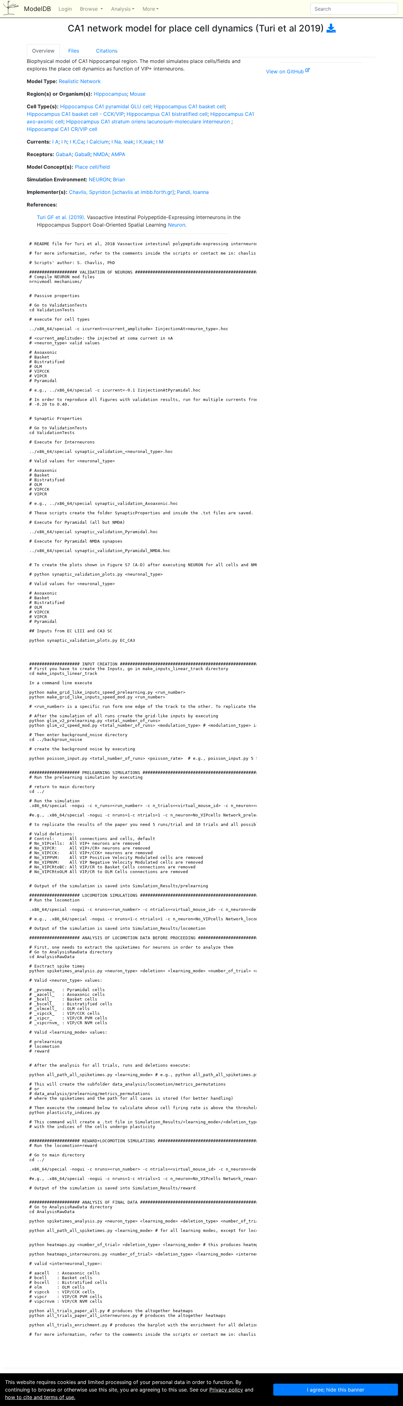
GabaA (64, 154)
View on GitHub (285, 71)
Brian (119, 179)
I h (64, 141)
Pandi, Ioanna (193, 192)
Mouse (137, 94)
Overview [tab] (43, 51)
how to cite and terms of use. (40, 1397)
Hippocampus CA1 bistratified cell (167, 114)
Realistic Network (80, 81)
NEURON (99, 179)
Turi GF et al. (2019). (61, 217)
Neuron (176, 225)
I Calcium (98, 141)
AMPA (118, 154)
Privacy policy (226, 1389)
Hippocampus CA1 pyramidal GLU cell (105, 106)
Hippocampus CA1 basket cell (189, 106)
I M (159, 141)
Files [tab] (73, 51)
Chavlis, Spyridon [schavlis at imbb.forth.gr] (121, 192)
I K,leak (144, 141)
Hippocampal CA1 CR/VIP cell (62, 129)
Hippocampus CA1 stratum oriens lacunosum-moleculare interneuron (148, 121)
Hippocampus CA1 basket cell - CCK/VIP (75, 114)
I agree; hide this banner (335, 1389)
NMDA (100, 154)
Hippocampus (110, 94)
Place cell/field (92, 167)
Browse (89, 9)
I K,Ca (77, 141)
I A (55, 141)
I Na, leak (122, 141)
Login (65, 9)
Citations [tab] (106, 51)
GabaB (82, 154)
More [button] (149, 9)
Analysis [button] (121, 9)
